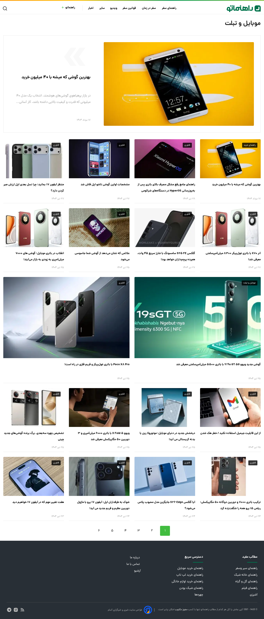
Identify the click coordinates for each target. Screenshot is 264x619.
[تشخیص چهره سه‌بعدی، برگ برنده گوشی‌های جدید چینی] (33, 407)
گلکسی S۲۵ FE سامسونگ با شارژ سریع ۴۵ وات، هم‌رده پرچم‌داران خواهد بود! (166, 256)
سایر (102, 8)
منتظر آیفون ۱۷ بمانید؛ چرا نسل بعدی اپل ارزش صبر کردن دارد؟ (34, 187)
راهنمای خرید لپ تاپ (189, 575)
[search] (5, 8)
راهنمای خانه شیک (245, 575)
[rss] (22, 609)
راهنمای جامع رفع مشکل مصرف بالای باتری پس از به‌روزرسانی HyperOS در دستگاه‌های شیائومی (166, 187)
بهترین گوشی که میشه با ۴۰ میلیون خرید (56, 77)
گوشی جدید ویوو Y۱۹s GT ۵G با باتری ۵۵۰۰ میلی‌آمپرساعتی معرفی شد (218, 364)
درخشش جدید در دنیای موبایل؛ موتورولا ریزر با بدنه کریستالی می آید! (167, 436)
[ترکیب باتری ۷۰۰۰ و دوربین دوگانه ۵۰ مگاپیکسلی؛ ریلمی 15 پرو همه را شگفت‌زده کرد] (230, 476)
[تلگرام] (9, 609)
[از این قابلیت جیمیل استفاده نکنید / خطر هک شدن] (230, 407)
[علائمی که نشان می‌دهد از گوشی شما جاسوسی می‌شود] (99, 227)
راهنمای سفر (169, 8)
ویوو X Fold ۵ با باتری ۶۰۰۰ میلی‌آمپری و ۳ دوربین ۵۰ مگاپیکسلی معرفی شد (104, 436)
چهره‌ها (198, 595)
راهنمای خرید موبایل (190, 568)
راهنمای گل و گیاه (246, 581)
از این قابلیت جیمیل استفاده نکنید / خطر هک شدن (230, 433)
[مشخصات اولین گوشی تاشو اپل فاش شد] (99, 158)
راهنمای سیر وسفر (246, 568)
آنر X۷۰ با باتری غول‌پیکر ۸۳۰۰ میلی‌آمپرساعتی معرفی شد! (233, 256)
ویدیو (113, 8)
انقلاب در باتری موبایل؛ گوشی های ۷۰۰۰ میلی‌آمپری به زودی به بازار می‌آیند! (39, 256)
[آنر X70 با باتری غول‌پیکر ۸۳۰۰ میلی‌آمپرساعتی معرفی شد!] (230, 227)
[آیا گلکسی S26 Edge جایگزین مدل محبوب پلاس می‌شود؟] (164, 476)
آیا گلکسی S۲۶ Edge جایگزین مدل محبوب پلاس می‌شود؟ (166, 505)
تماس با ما (133, 564)
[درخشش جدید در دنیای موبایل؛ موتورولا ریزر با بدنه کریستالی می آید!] (164, 407)
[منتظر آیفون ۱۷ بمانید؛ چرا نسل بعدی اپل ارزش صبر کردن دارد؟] (33, 158)
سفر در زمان (149, 8)
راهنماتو (70, 8)
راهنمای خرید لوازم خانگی (187, 581)
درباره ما (135, 557)
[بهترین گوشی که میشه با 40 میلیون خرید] (179, 84)
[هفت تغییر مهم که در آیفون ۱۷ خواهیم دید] (33, 476)
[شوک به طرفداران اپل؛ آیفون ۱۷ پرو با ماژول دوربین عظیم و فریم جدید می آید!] (99, 476)
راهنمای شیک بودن (191, 588)
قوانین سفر (130, 8)
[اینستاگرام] (15, 609)
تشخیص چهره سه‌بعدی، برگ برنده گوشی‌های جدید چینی (34, 436)
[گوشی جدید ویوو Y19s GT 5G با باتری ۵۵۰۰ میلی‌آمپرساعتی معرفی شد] (197, 317)
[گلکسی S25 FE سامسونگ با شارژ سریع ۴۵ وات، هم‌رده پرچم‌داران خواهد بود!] (164, 227)
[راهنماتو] (244, 8)
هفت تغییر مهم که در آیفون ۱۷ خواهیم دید (38, 502)
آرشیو (137, 571)
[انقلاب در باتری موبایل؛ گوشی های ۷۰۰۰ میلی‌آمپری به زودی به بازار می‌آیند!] (33, 227)
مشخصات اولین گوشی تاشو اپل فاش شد (105, 184)
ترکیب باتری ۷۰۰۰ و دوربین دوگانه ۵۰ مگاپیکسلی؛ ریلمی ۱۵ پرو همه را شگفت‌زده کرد (230, 505)
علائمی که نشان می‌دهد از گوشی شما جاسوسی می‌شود (102, 256)
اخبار (91, 8)
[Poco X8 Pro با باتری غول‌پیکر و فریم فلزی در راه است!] (66, 317)
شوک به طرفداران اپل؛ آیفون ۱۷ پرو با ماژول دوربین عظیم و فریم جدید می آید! (103, 505)
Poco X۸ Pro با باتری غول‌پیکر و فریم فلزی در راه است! (97, 364)
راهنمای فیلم (249, 588)
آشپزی (253, 595)
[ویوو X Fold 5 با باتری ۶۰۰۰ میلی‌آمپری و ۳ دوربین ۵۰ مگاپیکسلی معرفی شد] (99, 407)
